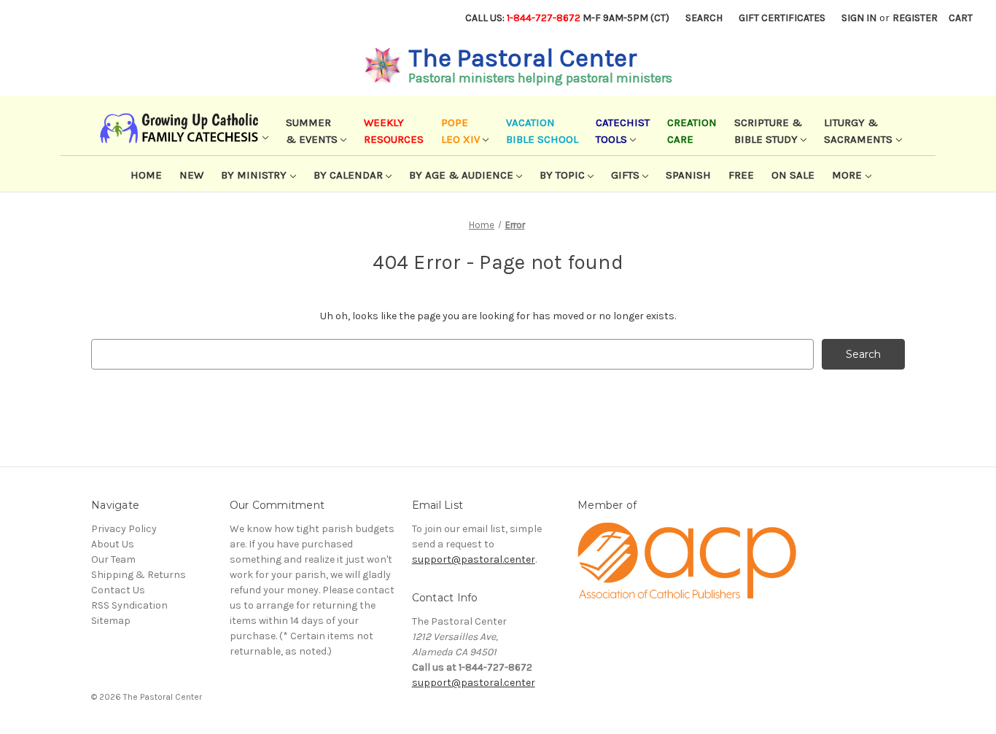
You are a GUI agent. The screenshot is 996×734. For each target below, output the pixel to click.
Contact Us (118, 590)
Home (146, 174)
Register (915, 18)
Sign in (858, 18)
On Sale (792, 174)
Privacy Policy (124, 529)
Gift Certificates (782, 18)
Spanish (688, 174)
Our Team (113, 559)
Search (704, 18)
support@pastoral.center (473, 559)
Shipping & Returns (138, 575)
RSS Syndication (129, 605)
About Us (112, 544)
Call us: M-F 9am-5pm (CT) (567, 18)
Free (741, 174)
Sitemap (111, 620)
